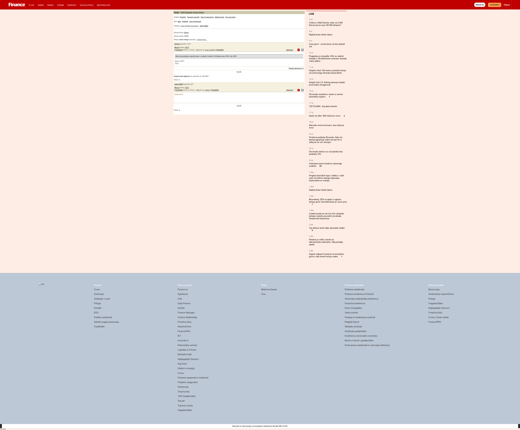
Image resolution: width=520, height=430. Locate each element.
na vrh (239, 72)
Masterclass (103, 5)
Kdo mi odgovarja (207, 17)
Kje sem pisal (230, 17)
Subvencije (183, 387)
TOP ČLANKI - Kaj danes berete (323, 106)
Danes (41, 5)
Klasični (183, 17)
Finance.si (183, 289)
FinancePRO (184, 331)
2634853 (220, 50)
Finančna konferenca (355, 303)
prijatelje (185, 21)
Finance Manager (186, 312)
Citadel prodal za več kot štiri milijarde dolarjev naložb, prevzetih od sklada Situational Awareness (326, 216)
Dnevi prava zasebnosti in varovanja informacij (367, 345)
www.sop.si (179, 94)
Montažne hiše (185, 354)
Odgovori (289, 50)
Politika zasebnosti (103, 317)
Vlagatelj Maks (185, 410)
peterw (177, 44)
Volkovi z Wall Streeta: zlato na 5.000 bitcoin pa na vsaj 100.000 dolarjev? (326, 24)
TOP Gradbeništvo (187, 396)
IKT (179, 336)
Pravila (195, 12)
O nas (97, 289)
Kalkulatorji (86, 5)
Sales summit (351, 312)
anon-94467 (178, 84)
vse (179, 21)
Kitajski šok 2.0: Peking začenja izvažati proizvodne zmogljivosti (327, 83)
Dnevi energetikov (353, 308)
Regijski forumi (352, 322)
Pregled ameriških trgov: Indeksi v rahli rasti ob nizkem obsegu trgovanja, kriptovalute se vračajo (326, 178)
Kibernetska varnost (187, 345)
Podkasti (71, 5)
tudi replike (204, 26)
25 (320, 166)
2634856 (179, 50)
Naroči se (480, 5)
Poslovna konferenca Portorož (359, 294)
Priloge (97, 303)
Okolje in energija (186, 368)
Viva (263, 294)
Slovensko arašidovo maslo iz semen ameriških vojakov (326, 95)
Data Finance (184, 303)
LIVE (32, 5)
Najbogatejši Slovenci (188, 359)
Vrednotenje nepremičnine (441, 294)
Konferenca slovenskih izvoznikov (361, 336)
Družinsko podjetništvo (356, 331)
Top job (181, 401)
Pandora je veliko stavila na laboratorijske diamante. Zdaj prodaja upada (326, 242)
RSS (96, 312)
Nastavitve (189, 12)
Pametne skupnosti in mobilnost (193, 378)
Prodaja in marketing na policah (360, 317)
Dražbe (181, 308)
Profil (183, 12)
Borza (50, 5)
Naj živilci (182, 364)
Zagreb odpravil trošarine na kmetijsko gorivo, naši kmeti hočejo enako (326, 255)
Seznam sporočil (193, 17)
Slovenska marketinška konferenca (361, 299)
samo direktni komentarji (190, 26)
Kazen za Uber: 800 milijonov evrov (324, 116)
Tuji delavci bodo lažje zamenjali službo (327, 228)
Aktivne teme (219, 17)
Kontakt (97, 308)
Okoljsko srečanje (353, 326)
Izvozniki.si (183, 340)
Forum (60, 5)
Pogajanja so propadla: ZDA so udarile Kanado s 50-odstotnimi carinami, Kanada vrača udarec (328, 58)
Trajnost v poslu (185, 405)
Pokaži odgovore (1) (296, 68)
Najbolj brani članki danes (320, 34)
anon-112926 (210, 50)
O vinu (181, 373)
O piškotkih (99, 326)
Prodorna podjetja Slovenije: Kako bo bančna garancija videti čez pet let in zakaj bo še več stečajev (325, 139)
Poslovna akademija (354, 289)
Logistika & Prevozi (187, 350)
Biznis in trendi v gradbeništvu (359, 340)
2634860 (179, 90)
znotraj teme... (202, 40)
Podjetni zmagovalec (188, 382)
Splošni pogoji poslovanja (106, 322)
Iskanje (201, 12)
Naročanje (99, 294)
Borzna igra (434, 289)
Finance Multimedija (187, 317)
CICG (187, 47)
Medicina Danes (269, 289)
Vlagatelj (494, 5)
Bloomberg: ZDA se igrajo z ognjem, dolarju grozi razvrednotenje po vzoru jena (328, 200)
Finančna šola (184, 322)
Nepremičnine (184, 326)
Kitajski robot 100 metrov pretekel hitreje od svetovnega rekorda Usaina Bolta (327, 71)
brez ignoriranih (195, 21)
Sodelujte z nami (102, 299)
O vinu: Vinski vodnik (438, 317)
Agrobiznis (183, 294)
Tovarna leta (183, 391)
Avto (180, 299)
